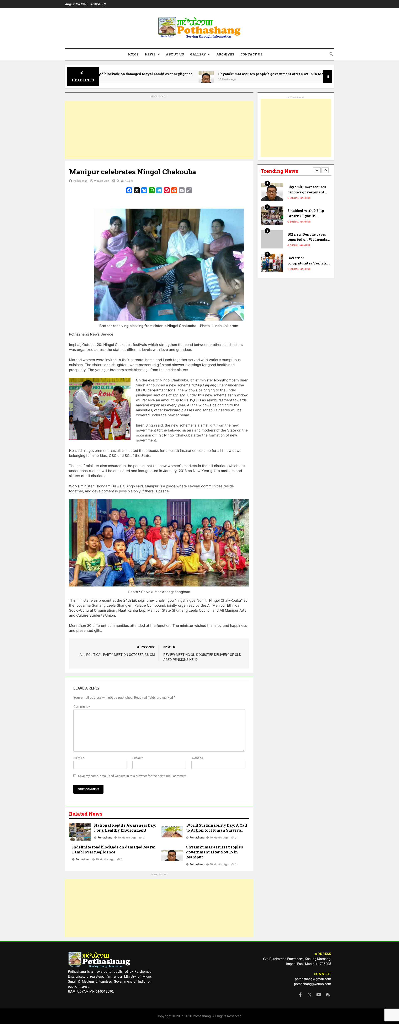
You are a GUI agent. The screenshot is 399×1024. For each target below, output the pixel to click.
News (150, 54)
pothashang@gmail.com (313, 979)
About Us (175, 54)
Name (78, 758)
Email (137, 758)
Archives (225, 54)
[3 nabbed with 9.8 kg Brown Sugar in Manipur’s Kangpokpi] (295, 79)
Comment (81, 707)
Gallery (198, 54)
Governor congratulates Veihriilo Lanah (308, 240)
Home (133, 54)
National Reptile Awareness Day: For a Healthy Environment (125, 828)
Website (197, 758)
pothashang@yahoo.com (312, 984)
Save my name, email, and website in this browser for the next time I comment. (132, 776)
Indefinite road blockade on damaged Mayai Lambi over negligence (114, 849)
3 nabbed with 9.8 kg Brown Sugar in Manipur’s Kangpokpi (306, 192)
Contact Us (251, 54)
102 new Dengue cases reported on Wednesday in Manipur (308, 216)
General (293, 198)
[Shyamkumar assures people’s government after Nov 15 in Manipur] (155, 79)
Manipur (305, 198)
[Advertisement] (159, 130)
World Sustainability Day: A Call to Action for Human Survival (216, 828)
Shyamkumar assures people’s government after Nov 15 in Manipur (224, 74)
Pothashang (80, 181)
